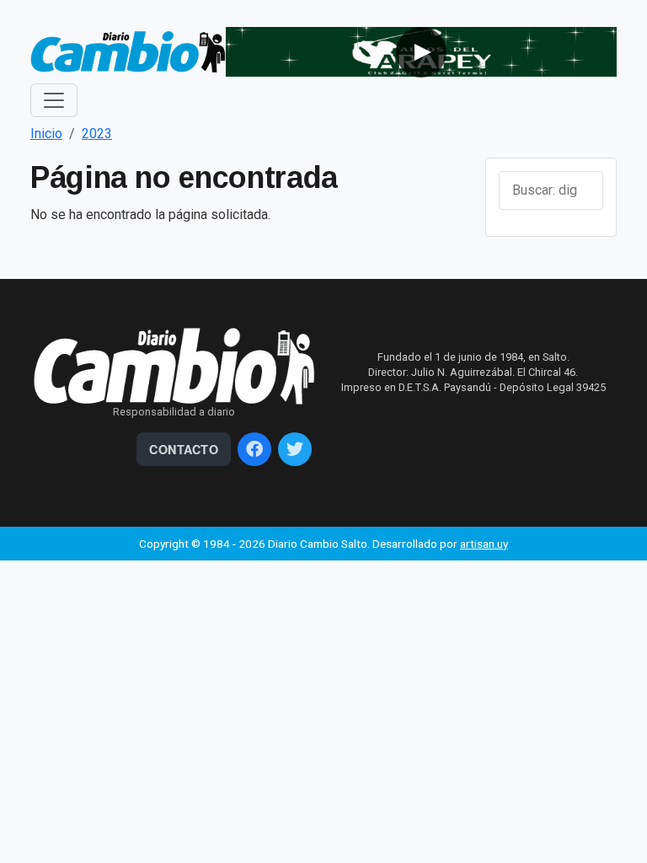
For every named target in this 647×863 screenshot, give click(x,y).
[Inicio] (128, 51)
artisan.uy (484, 543)
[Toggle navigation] (54, 100)
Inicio (46, 134)
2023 (97, 134)
